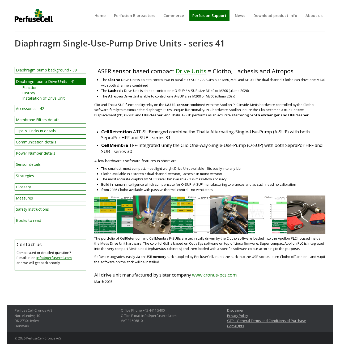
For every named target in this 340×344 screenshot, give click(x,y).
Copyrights (235, 326)
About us (313, 15)
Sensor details (28, 164)
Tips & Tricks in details (36, 130)
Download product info (275, 15)
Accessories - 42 (30, 108)
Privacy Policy (237, 315)
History (28, 92)
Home (100, 15)
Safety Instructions (32, 209)
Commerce (173, 15)
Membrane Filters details (38, 119)
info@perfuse (54, 257)
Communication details (36, 142)
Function (29, 87)
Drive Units (191, 71)
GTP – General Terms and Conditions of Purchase (266, 320)
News (240, 15)
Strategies (25, 175)
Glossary (23, 186)
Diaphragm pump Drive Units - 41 (45, 81)
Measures (24, 198)
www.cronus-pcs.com (214, 275)
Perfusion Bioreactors (134, 15)
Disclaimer (235, 310)
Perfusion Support (209, 15)
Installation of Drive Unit (43, 98)
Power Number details (35, 153)
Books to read (28, 220)
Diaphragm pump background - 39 (46, 70)
